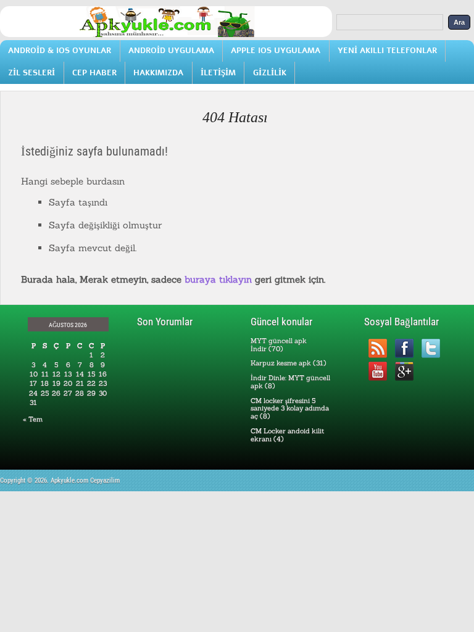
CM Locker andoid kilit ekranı (287, 434)
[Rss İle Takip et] (377, 348)
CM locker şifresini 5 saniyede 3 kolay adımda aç (290, 408)
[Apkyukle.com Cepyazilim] (166, 34)
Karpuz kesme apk (281, 363)
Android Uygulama (171, 50)
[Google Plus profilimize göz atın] (404, 371)
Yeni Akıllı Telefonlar (387, 50)
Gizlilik (269, 72)
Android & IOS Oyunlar (59, 50)
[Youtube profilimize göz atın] (377, 371)
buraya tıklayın (218, 279)
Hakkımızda (158, 72)
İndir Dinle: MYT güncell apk (290, 381)
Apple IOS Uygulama (275, 50)
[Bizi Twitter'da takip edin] (430, 348)
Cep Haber (94, 72)
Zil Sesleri (31, 72)
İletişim (218, 72)
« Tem (33, 419)
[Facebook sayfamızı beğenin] (404, 348)
